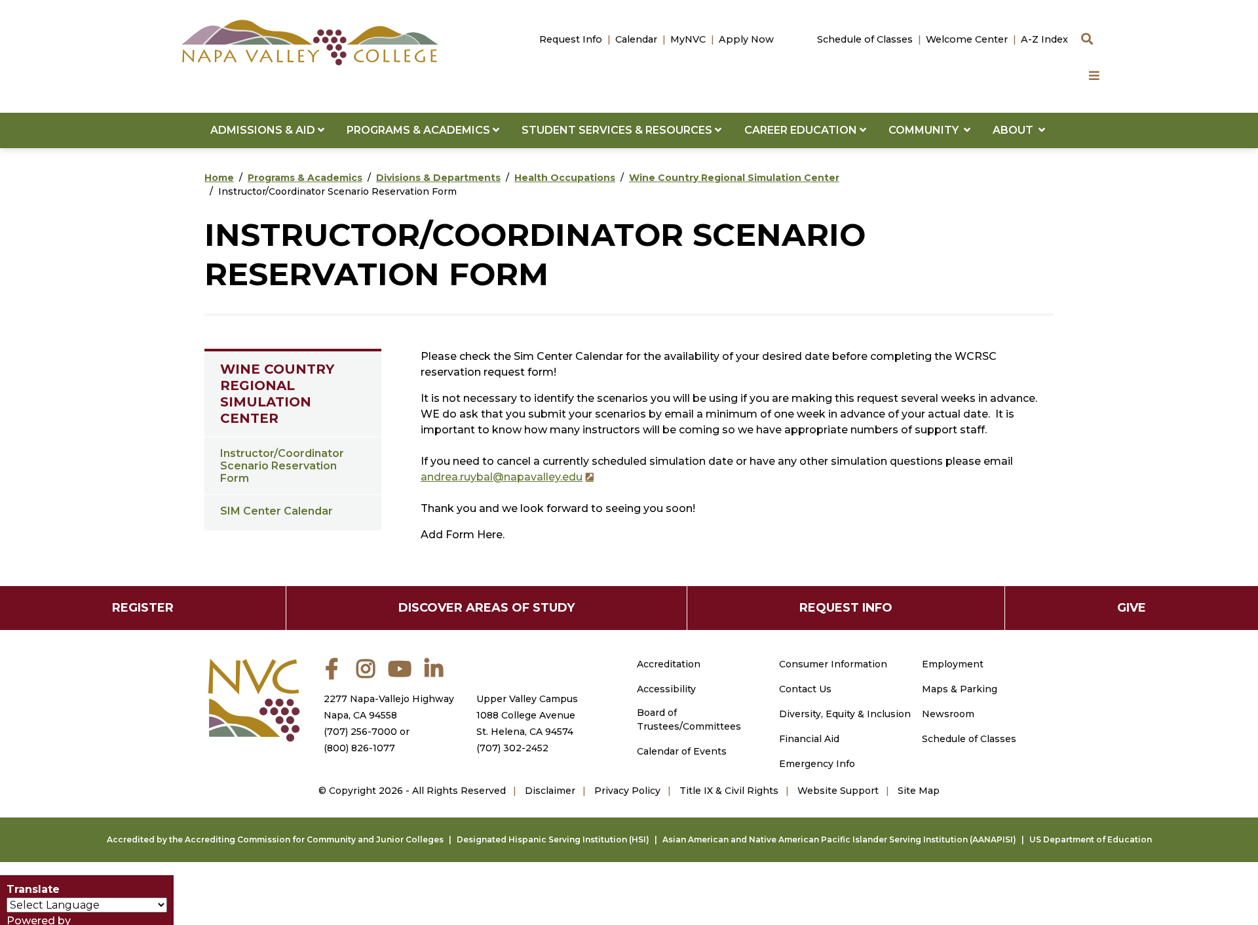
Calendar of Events (682, 751)
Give (1131, 607)
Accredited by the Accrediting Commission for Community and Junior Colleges (275, 839)
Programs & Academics (305, 178)
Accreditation (668, 664)
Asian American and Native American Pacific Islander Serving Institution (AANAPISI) (839, 839)
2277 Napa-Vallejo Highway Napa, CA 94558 (389, 707)
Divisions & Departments (438, 178)
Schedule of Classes (865, 39)
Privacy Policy (627, 791)
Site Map (919, 791)
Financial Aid (809, 739)
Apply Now (746, 39)
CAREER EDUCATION (802, 130)
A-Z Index (1044, 39)
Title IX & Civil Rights (728, 791)
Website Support (838, 791)
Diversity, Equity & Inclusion (845, 714)
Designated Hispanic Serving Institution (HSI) (553, 839)
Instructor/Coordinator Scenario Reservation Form (282, 465)
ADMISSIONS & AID (264, 130)
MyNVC (688, 39)
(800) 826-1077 (359, 748)
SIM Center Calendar (276, 511)
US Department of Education (1090, 839)
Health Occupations (564, 178)
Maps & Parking (959, 689)
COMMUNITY (926, 130)
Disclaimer (550, 791)
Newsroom (948, 714)
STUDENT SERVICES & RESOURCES (618, 130)
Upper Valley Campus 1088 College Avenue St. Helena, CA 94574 (527, 715)
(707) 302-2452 (512, 748)
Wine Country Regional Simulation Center (734, 178)
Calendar (636, 39)
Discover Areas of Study (486, 607)
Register (143, 607)
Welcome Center (967, 39)
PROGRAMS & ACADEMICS (420, 130)
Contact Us (805, 689)
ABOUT (1016, 130)
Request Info (570, 39)
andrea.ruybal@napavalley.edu (501, 477)
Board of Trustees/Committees (689, 719)
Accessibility (666, 689)
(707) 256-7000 (360, 732)
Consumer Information (833, 664)
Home (219, 178)
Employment (952, 664)
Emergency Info (817, 764)
